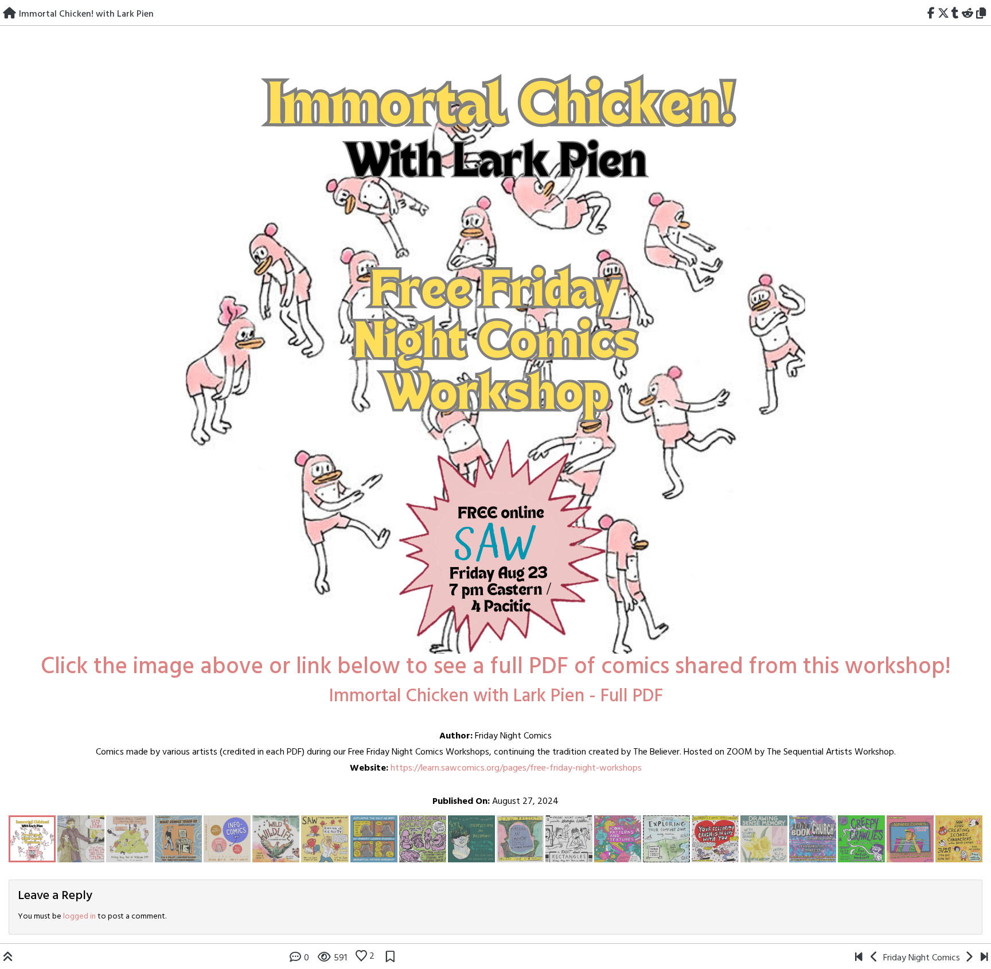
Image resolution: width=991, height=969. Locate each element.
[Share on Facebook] (931, 14)
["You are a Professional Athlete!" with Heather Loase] (984, 958)
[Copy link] (983, 14)
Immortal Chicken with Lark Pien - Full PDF (496, 696)
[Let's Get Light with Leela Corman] (874, 958)
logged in (79, 916)
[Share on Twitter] (943, 14)
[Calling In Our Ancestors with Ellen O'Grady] (858, 958)
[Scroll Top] (8, 958)
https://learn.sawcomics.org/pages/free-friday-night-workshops (516, 768)
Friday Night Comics (921, 958)
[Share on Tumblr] (955, 14)
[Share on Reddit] (968, 14)
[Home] (9, 14)
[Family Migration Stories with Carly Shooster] (969, 958)
